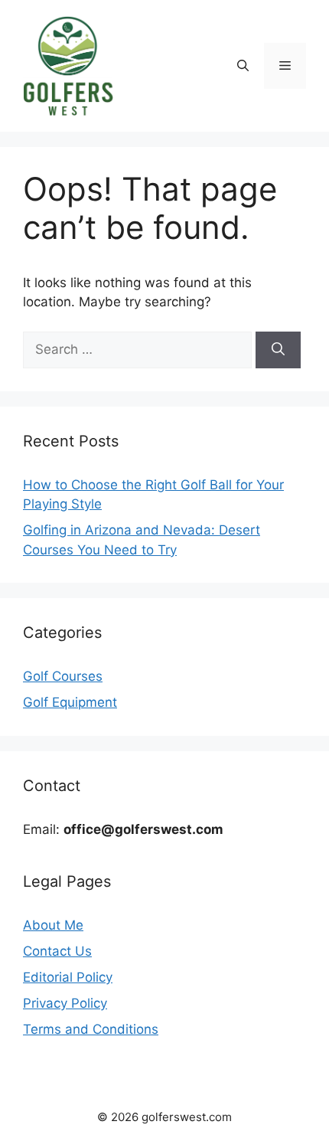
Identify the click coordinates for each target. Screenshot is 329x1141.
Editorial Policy (67, 977)
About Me (53, 925)
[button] (243, 66)
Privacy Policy (65, 1003)
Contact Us (57, 951)
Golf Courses (63, 676)
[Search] (278, 350)
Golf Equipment (70, 702)
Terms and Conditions (90, 1029)
